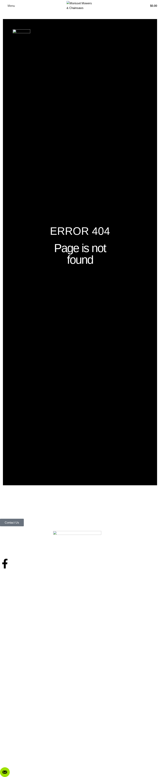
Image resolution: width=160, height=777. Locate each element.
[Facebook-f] (5, 563)
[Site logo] (80, 5)
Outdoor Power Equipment (20, 662)
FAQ (6, 729)
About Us (9, 582)
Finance (8, 595)
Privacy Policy (12, 722)
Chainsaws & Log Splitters (20, 668)
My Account (11, 709)
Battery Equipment (15, 675)
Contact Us (10, 608)
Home (7, 575)
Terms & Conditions (15, 716)
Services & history (15, 588)
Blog (6, 602)
